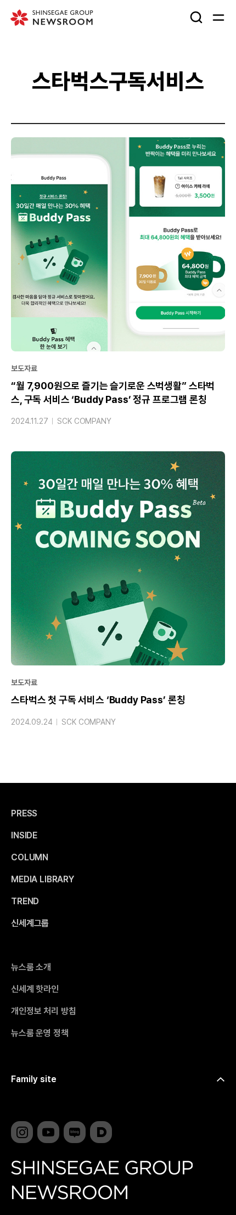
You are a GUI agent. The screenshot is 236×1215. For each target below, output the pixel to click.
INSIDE (24, 835)
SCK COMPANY (84, 421)
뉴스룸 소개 (31, 967)
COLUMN (29, 857)
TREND (25, 901)
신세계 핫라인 (35, 989)
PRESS (24, 813)
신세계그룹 (30, 923)
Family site (34, 1079)
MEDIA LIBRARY (42, 879)
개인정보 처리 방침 (43, 1011)
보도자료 (24, 368)
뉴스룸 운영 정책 (40, 1033)
